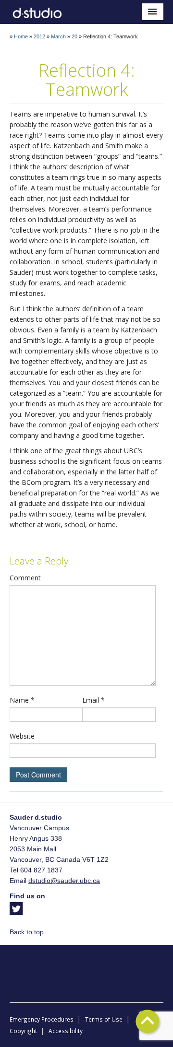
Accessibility (66, 1031)
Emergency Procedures (42, 1019)
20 (74, 36)
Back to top (27, 932)
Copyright (23, 1031)
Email (93, 700)
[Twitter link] (16, 912)
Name (22, 700)
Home (21, 36)
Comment (25, 577)
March (58, 36)
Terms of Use (104, 1019)
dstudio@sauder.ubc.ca (64, 880)
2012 (39, 36)
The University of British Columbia (86, 966)
